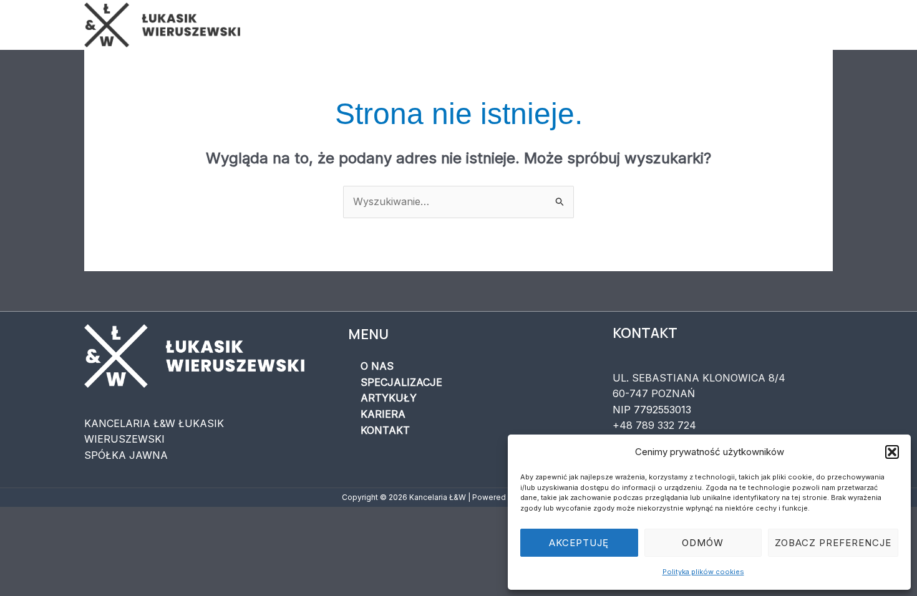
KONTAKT (795, 25)
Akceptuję (579, 543)
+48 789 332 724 (654, 425)
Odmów (703, 543)
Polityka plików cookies (703, 571)
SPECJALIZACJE (554, 25)
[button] (892, 452)
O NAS (471, 25)
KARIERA (723, 25)
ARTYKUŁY (648, 25)
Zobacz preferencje (833, 543)
